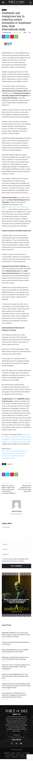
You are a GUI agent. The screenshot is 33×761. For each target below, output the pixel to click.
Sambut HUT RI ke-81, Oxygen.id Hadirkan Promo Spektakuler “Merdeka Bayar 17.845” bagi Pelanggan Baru (16, 666)
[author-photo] (16, 509)
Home (3, 7)
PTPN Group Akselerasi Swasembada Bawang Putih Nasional (15, 643)
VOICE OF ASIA (7, 32)
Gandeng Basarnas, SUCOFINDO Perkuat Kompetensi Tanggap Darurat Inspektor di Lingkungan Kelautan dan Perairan (14, 695)
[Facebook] (4, 36)
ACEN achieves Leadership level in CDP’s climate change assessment (24, 488)
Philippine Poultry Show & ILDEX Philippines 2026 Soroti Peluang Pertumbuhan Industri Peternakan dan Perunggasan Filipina (16, 685)
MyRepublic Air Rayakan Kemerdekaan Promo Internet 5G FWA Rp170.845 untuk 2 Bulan (15, 658)
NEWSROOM (10, 7)
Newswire (9, 464)
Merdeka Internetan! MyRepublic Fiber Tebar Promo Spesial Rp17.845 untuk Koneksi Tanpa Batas (15, 676)
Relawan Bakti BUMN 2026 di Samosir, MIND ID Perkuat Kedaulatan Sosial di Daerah (15, 650)
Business (17, 7)
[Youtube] (21, 743)
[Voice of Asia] (16, 2)
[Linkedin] (16, 743)
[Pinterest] (12, 36)
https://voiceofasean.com (16, 514)
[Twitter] (8, 36)
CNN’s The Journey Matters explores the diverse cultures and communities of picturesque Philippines (9, 489)
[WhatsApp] (16, 36)
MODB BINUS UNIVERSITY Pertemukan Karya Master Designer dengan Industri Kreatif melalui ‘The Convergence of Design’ (16, 634)
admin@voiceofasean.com (16, 737)
